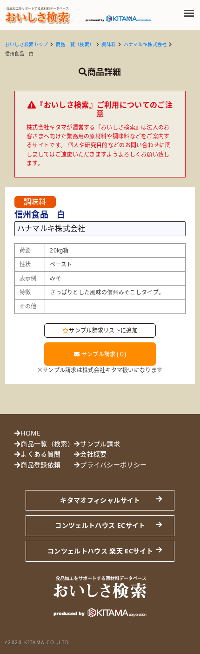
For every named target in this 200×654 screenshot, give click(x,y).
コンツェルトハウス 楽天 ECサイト (100, 550)
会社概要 (93, 454)
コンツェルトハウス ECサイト (100, 525)
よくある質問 (40, 454)
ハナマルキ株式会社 (145, 44)
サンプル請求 (103, 353)
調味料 (108, 44)
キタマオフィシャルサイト (100, 500)
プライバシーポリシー (113, 464)
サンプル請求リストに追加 (103, 330)
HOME (30, 433)
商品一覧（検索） (75, 44)
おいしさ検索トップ (26, 44)
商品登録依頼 (40, 464)
